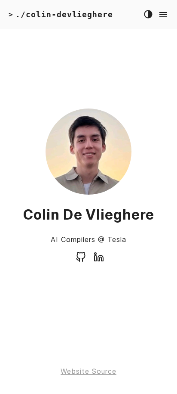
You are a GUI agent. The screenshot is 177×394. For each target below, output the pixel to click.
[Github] (81, 259)
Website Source (88, 371)
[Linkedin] (99, 259)
